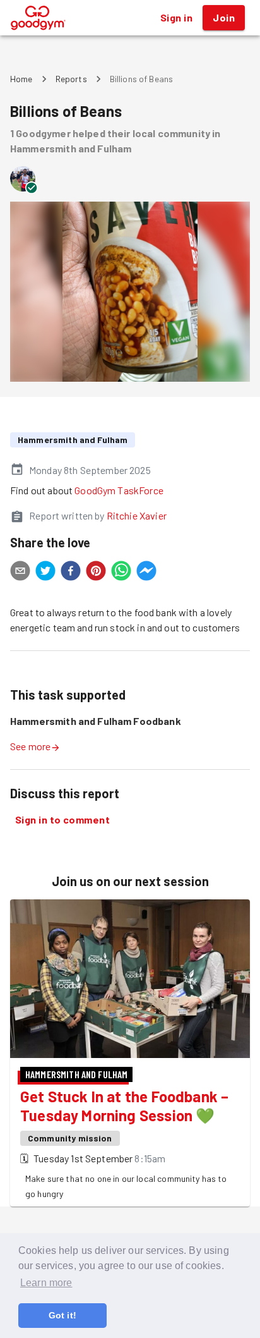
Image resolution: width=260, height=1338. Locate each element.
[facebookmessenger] (146, 573)
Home (21, 78)
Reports (71, 78)
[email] (20, 573)
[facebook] (71, 573)
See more (30, 746)
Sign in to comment (62, 819)
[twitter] (45, 573)
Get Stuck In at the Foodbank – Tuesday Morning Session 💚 (124, 1105)
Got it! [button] (62, 1315)
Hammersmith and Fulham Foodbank (95, 721)
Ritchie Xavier (137, 515)
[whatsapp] (121, 573)
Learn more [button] (46, 1282)
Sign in (176, 17)
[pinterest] (96, 573)
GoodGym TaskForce (118, 490)
